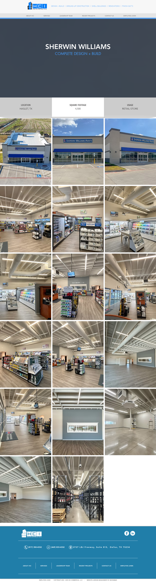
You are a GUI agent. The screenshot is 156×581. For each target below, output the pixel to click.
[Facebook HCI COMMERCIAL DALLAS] (126, 533)
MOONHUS (113, 580)
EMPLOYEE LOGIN (44, 580)
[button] (25, 151)
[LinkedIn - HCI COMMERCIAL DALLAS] (132, 533)
